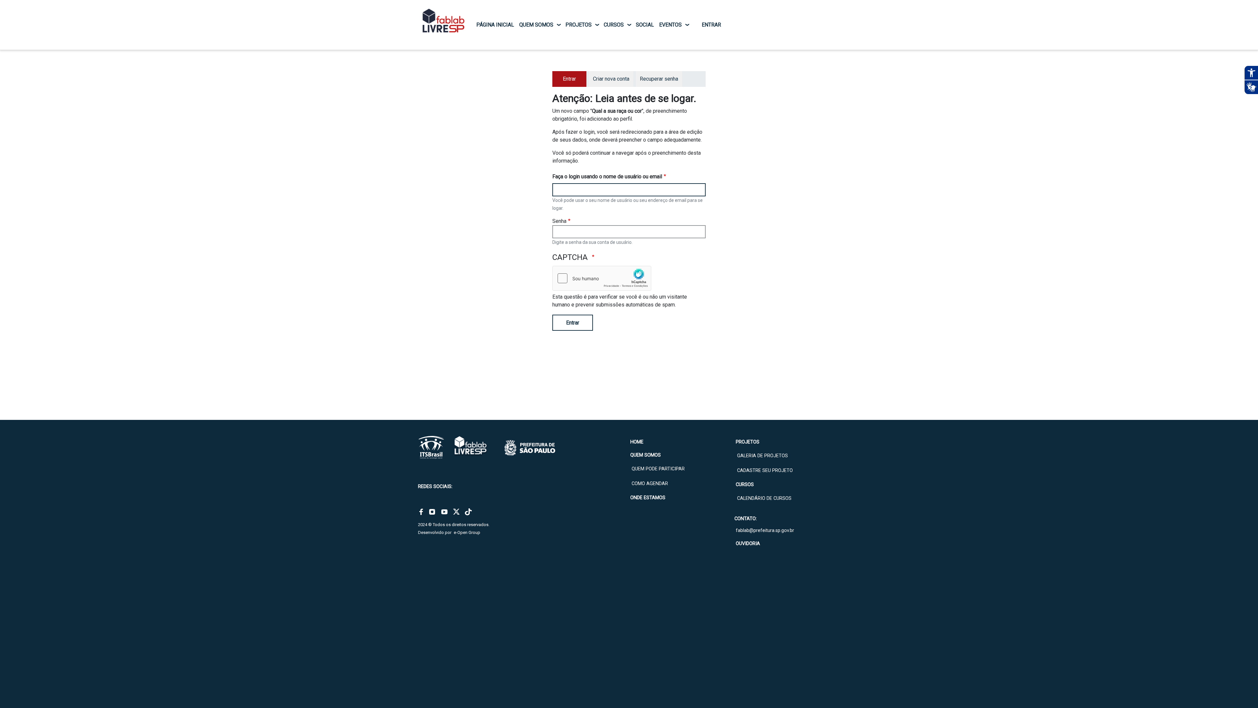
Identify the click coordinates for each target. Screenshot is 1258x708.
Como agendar (650, 483)
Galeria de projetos (762, 456)
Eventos (670, 25)
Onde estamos (647, 498)
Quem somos (536, 25)
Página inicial (495, 25)
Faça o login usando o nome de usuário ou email (607, 176)
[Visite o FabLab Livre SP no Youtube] (444, 511)
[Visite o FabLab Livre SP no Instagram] (432, 511)
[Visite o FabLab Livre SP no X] (456, 511)
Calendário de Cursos (764, 498)
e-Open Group (467, 532)
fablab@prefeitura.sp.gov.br (765, 530)
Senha (559, 221)
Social (645, 25)
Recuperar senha (659, 79)
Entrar (572, 323)
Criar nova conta (611, 79)
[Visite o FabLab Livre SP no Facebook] (421, 511)
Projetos (578, 25)
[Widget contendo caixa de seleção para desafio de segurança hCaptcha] (601, 278)
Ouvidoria (748, 543)
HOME (636, 442)
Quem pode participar (658, 469)
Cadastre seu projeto (765, 470)
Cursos (614, 25)
